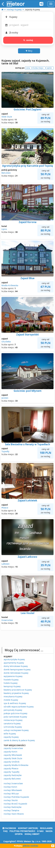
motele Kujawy (11, 699)
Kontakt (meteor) (28, 828)
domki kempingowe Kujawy (17, 669)
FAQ (5, 831)
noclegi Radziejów (12, 807)
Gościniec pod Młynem (28, 390)
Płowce (4, 507)
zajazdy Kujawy (11, 737)
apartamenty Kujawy (14, 662)
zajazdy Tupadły (11, 771)
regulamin (46, 828)
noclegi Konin (10, 786)
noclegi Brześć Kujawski (15, 803)
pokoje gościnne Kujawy (15, 713)
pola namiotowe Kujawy (15, 716)
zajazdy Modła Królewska (16, 765)
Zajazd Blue (27, 278)
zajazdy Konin (10, 751)
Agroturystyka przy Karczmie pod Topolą (27, 165)
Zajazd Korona (27, 222)
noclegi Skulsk (11, 800)
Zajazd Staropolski (27, 334)
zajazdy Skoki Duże (13, 758)
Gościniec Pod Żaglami (27, 109)
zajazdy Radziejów (13, 775)
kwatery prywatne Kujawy (16, 693)
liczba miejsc (38, 68)
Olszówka (6, 341)
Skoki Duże (6, 116)
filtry (29, 50)
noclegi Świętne (11, 810)
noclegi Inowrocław (13, 783)
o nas (40, 831)
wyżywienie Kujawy (13, 676)
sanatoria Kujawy (12, 723)
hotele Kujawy (10, 683)
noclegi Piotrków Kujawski (16, 797)
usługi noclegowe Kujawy (16, 730)
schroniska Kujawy (13, 726)
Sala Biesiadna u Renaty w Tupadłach (27, 444)
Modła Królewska (9, 285)
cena (28, 68)
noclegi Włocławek (13, 790)
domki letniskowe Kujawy (16, 672)
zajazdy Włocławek (13, 755)
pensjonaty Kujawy (13, 710)
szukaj (29, 40)
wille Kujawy (10, 733)
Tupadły (5, 451)
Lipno (4, 229)
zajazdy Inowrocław (13, 748)
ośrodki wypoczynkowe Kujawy (19, 706)
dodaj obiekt (32, 834)
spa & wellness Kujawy (15, 703)
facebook (10, 828)
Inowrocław (7, 620)
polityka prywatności (22, 831)
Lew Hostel (27, 613)
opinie (49, 68)
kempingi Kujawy (12, 686)
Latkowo (5, 563)
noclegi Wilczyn (11, 793)
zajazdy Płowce (11, 768)
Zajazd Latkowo (27, 556)
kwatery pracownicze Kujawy (18, 689)
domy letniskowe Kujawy (16, 666)
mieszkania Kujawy (13, 696)
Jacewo (4, 397)
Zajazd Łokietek (27, 500)
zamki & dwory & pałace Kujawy (19, 740)
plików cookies (30, 845)
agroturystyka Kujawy (14, 659)
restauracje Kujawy (13, 720)
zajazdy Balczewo (12, 778)
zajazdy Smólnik (11, 761)
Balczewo (6, 172)
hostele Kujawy (11, 679)
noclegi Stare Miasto (14, 813)
